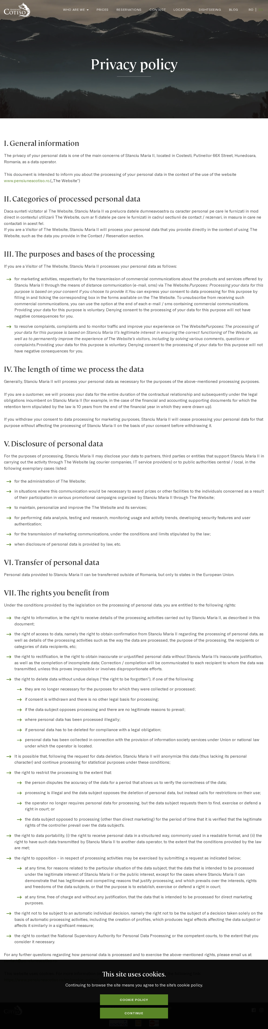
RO (251, 9)
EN (261, 9)
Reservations (129, 9)
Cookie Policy (134, 999)
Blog (233, 9)
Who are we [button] (74, 9)
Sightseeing (210, 9)
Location (182, 9)
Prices (103, 9)
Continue (134, 1013)
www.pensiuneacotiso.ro (26, 180)
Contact (157, 9)
